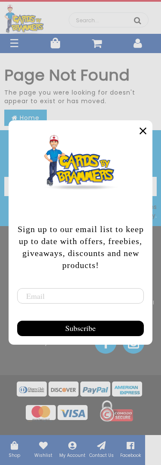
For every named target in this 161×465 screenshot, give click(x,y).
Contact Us (101, 455)
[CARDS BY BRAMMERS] (24, 17)
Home (28, 117)
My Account (72, 455)
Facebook (130, 455)
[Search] (137, 20)
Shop (14, 455)
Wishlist (43, 455)
